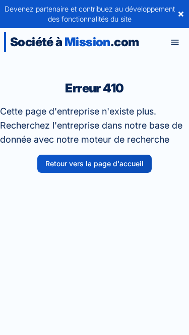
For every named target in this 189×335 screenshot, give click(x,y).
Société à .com (74, 42)
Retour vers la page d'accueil (94, 163)
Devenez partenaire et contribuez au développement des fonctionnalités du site (90, 14)
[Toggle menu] (175, 42)
